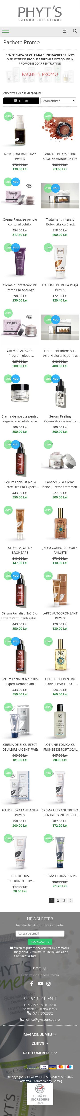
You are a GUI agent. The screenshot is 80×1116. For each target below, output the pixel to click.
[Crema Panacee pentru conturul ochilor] (20, 196)
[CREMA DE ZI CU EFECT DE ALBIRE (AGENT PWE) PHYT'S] (20, 721)
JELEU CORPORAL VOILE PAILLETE (60, 550)
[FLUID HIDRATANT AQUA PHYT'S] (20, 787)
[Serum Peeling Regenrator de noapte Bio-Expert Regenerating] (60, 393)
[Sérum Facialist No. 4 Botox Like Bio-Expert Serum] (20, 458)
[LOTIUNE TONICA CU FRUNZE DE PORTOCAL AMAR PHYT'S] (60, 721)
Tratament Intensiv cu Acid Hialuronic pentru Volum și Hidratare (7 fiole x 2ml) (60, 353)
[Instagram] (48, 984)
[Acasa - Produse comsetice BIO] (40, 13)
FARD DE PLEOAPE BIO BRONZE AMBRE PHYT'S (60, 156)
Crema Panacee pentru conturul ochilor (20, 221)
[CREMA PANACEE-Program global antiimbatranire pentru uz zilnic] (20, 327)
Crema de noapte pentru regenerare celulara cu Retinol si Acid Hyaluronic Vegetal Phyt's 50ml (20, 419)
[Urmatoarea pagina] (70, 900)
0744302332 (42, 1013)
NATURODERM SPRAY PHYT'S (20, 156)
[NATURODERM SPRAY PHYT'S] (20, 130)
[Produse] (6, 32)
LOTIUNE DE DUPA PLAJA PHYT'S (60, 287)
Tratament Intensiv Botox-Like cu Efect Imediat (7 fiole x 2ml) (60, 222)
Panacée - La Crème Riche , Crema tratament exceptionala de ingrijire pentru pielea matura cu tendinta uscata (60, 485)
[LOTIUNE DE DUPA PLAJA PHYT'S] (60, 261)
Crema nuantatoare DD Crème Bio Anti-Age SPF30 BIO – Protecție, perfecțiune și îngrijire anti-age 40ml (20, 288)
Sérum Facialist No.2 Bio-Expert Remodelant (20, 681)
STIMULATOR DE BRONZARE (20, 550)
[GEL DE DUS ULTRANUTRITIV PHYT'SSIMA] (20, 852)
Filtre (23, 101)
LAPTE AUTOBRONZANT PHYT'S (60, 615)
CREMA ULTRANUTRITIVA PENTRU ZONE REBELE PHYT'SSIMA (60, 813)
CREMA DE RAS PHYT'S (60, 876)
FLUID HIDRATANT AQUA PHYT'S (20, 812)
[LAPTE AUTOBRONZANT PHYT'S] (60, 590)
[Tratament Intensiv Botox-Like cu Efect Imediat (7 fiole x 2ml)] (60, 195)
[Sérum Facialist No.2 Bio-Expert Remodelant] (20, 655)
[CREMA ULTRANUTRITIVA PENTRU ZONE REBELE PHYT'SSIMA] (60, 787)
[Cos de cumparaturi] (64, 31)
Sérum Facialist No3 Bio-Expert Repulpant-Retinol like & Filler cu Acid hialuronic (20, 616)
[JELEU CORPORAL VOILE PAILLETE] (60, 524)
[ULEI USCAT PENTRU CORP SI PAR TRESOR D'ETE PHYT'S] (60, 655)
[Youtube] (40, 984)
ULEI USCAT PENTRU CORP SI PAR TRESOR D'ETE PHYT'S (60, 682)
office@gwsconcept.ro (42, 1019)
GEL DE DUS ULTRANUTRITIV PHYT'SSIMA (20, 878)
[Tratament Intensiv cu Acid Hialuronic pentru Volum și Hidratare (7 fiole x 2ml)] (60, 327)
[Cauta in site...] (75, 31)
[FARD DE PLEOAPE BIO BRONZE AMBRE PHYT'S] (60, 130)
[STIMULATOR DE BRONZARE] (20, 524)
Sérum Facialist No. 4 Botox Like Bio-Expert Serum (20, 485)
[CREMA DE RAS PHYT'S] (60, 852)
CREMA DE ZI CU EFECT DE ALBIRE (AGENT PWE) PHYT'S (20, 747)
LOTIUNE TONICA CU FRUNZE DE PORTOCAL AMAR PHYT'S (60, 747)
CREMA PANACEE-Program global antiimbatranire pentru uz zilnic (20, 353)
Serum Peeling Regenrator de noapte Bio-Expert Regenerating (60, 419)
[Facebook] (32, 984)
